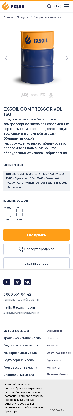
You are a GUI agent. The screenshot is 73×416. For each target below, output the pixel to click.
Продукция (23, 17)
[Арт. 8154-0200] (7, 214)
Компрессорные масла (47, 17)
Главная (9, 17)
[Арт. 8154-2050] (19, 214)
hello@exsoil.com (19, 307)
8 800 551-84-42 (17, 294)
